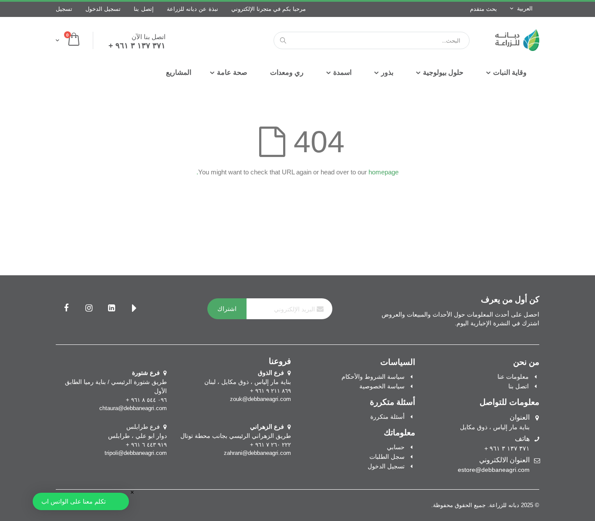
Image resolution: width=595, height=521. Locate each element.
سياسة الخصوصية (382, 386)
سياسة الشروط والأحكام (373, 376)
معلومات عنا (513, 376)
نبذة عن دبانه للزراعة (192, 9)
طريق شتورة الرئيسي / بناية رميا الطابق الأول (116, 381)
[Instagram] (88, 308)
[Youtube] (134, 308)
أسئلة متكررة (387, 416)
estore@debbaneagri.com (494, 469)
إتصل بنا (143, 9)
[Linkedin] (111, 308)
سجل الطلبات (387, 456)
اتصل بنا (518, 386)
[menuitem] (178, 72)
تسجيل (64, 9)
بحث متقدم (483, 9)
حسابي (396, 447)
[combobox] (372, 40)
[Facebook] (66, 308)
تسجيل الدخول (103, 9)
